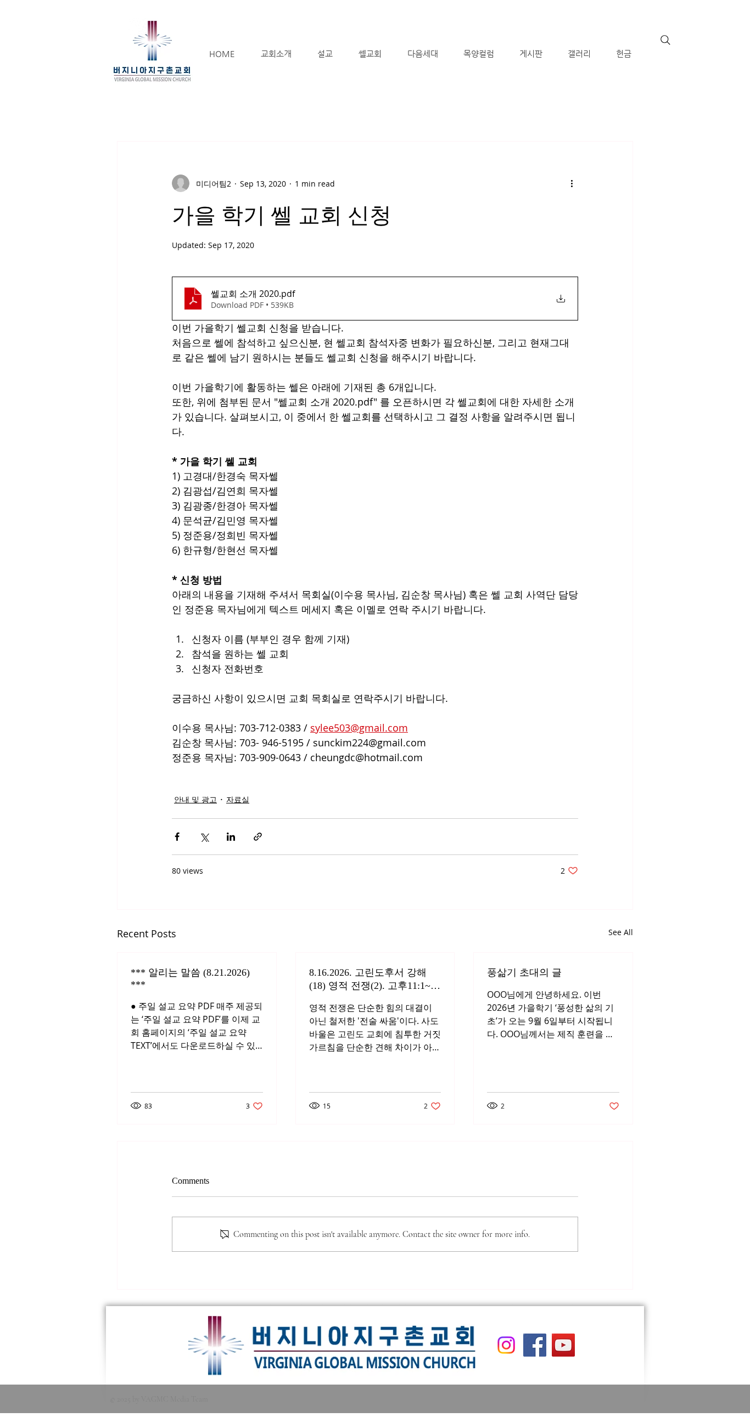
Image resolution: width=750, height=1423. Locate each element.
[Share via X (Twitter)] (204, 836)
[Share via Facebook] (177, 836)
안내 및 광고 (195, 799)
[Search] (665, 40)
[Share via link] (258, 836)
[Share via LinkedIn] (231, 836)
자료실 (237, 799)
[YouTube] (563, 1345)
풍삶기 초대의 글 (524, 972)
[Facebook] (534, 1345)
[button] (276, 53)
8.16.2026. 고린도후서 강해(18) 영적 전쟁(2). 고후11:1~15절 (374, 979)
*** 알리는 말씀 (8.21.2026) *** (190, 978)
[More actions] (571, 183)
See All (620, 932)
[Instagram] (506, 1345)
